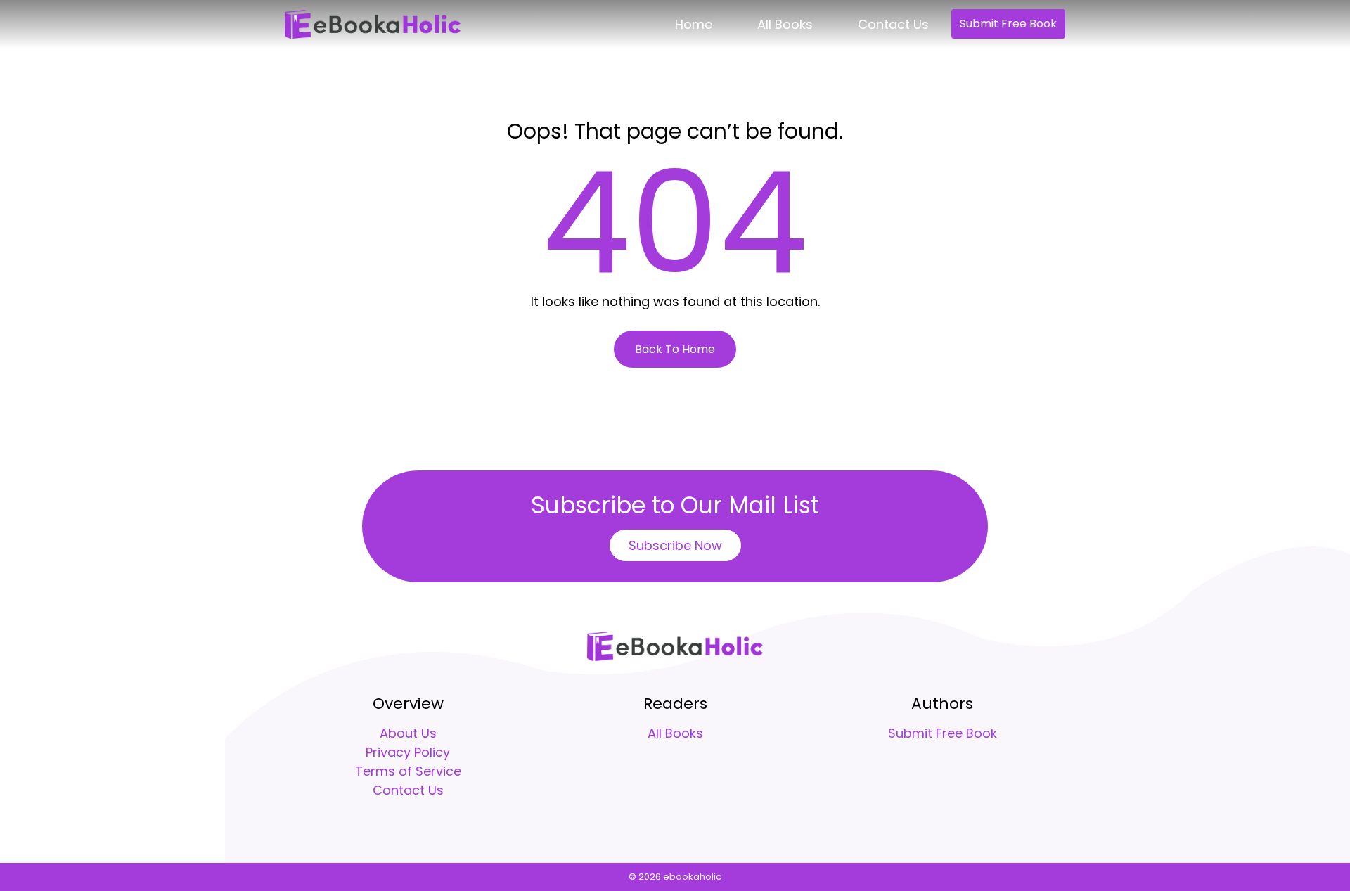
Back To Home (675, 349)
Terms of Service (408, 771)
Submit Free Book (1008, 23)
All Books (785, 24)
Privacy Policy (408, 752)
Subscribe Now (675, 545)
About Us (408, 733)
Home (693, 24)
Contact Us (893, 24)
